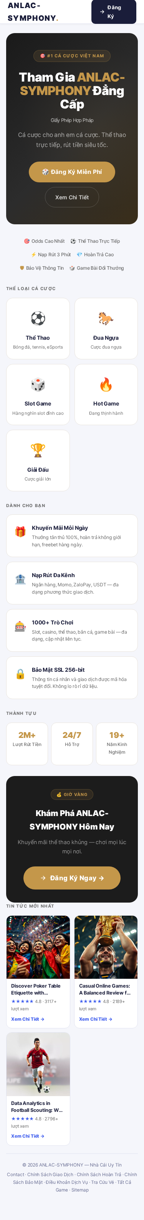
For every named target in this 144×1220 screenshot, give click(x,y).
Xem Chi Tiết (71, 197)
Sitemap (80, 1190)
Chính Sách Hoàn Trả (99, 1174)
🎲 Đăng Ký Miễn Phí (72, 171)
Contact (15, 1174)
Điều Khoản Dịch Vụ (67, 1182)
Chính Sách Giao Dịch (50, 1174)
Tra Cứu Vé (102, 1182)
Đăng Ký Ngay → (77, 878)
